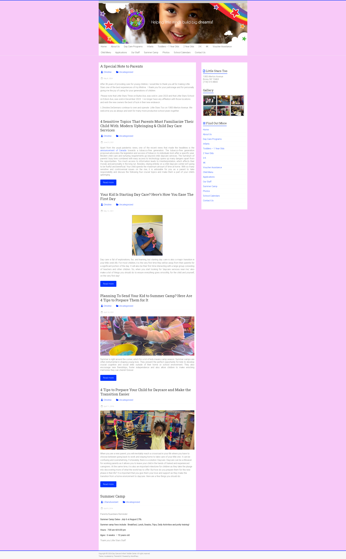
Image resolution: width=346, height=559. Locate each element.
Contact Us (200, 52)
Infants (150, 46)
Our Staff (135, 52)
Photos (166, 52)
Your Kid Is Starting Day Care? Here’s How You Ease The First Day (147, 196)
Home (104, 46)
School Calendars (182, 52)
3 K (200, 46)
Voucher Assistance (222, 46)
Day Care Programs (133, 46)
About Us (115, 46)
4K (207, 46)
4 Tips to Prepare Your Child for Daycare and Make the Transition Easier (145, 391)
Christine (108, 72)
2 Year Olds (188, 46)
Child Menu (106, 52)
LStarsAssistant (111, 502)
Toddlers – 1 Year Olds (168, 46)
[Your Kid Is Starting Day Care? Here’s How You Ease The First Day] (147, 216)
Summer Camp (151, 52)
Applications (121, 52)
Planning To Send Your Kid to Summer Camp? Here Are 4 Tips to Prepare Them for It (146, 297)
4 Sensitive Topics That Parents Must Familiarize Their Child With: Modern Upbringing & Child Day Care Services (147, 125)
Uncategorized (126, 72)
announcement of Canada (113, 150)
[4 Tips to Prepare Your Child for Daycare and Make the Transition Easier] (147, 411)
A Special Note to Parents (121, 66)
